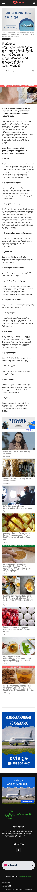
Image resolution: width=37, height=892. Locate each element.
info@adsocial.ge (25, 876)
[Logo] (18, 2)
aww (3, 71)
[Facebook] (11, 703)
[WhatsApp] (25, 703)
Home (4, 33)
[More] (25, 80)
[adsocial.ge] (11, 869)
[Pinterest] (20, 703)
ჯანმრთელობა (11, 33)
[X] (15, 703)
